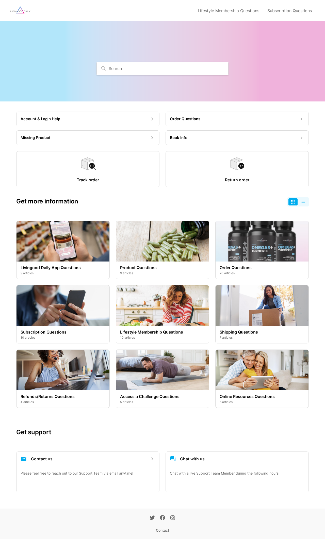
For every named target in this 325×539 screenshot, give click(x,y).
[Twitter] (152, 518)
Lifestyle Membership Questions (228, 10)
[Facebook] (162, 518)
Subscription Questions (289, 10)
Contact (162, 530)
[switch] (298, 201)
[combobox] (162, 68)
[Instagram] (173, 518)
